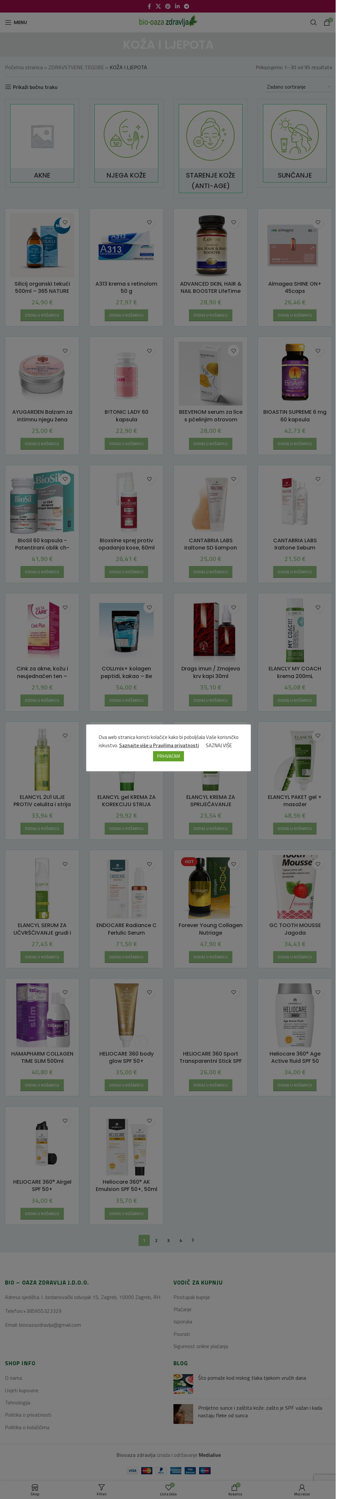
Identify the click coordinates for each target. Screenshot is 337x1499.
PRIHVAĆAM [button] (168, 756)
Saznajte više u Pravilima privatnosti (159, 745)
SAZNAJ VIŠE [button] (219, 745)
